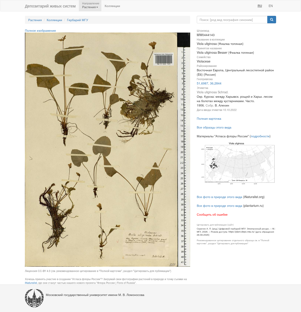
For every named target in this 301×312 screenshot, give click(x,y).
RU (260, 6)
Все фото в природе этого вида (219, 197)
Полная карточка (209, 118)
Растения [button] (89, 7)
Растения (35, 20)
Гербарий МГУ (77, 20)
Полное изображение (40, 30)
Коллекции (112, 6)
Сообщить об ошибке (212, 214)
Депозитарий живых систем (50, 6)
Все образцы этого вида (214, 127)
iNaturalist (31, 282)
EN (271, 6)
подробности (260, 136)
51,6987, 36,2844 (209, 83)
